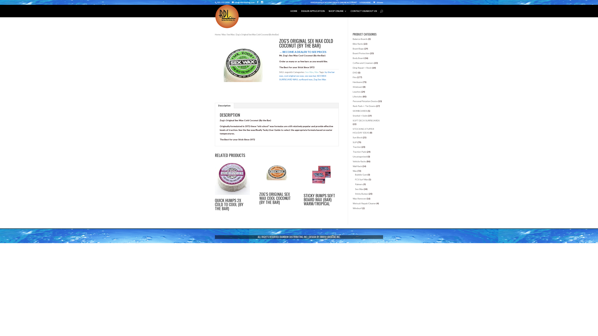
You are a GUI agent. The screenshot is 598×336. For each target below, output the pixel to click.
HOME (293, 11)
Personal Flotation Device (365, 101)
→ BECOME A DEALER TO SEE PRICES (302, 52)
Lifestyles (357, 96)
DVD (355, 72)
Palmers (359, 184)
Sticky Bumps (361, 193)
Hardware (357, 82)
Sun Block (357, 137)
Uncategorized (360, 156)
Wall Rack (357, 166)
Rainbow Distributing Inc (293, 237)
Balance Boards (360, 39)
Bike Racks (358, 43)
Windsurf (357, 208)
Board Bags (358, 48)
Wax (224, 34)
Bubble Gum (361, 174)
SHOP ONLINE (336, 11)
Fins (355, 77)
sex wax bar (310, 76)
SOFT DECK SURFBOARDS (366, 120)
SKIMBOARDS (360, 111)
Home (217, 34)
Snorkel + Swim (360, 115)
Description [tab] (224, 105)
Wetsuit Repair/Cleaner (364, 203)
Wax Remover (359, 198)
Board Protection (361, 53)
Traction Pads (359, 151)
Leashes (357, 91)
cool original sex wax (294, 76)
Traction (357, 147)
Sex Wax (230, 34)
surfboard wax (306, 79)
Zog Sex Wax (319, 79)
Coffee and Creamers (363, 63)
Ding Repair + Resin (362, 67)
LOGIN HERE (365, 3)
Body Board (358, 58)
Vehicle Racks (359, 161)
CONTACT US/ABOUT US (364, 11)
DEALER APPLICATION (313, 11)
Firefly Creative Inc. (330, 237)
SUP (355, 142)
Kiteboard (358, 87)
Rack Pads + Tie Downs (364, 106)
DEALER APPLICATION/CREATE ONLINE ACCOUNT (334, 3)
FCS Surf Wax (361, 179)
